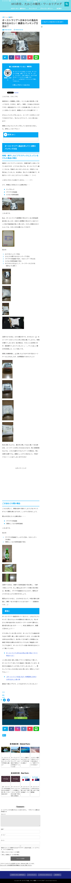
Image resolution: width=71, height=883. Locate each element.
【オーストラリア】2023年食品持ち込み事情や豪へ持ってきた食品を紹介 (5, 790)
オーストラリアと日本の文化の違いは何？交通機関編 (35, 789)
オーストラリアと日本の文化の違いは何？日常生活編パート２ (25, 789)
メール (3, 835)
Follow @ (21, 712)
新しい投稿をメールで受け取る (10, 854)
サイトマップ (33, 8)
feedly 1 (21, 717)
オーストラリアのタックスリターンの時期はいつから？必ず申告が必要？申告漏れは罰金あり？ (15, 792)
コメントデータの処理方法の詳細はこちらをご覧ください (16, 865)
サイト (3, 840)
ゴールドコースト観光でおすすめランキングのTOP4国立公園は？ (5, 761)
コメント (3, 814)
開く (13, 134)
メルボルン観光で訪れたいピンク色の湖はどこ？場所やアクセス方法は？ (35, 761)
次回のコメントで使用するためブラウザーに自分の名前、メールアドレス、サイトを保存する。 (20, 848)
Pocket (16, 92)
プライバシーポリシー (46, 8)
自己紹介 (59, 8)
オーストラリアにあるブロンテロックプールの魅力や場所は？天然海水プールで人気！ (15, 762)
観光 (4, 735)
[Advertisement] (21, 480)
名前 (2, 829)
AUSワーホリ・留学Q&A (18, 8)
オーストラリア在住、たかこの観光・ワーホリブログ (32, 880)
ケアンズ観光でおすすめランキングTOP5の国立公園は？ (25, 760)
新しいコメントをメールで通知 (10, 852)
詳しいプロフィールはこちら (22, 85)
